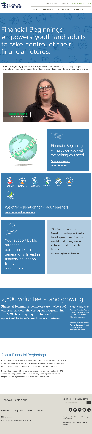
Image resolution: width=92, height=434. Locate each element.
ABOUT (35, 9)
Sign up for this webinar (77, 317)
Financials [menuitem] (39, 411)
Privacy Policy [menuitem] (18, 411)
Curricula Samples (51, 3)
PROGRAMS (48, 9)
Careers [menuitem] (29, 411)
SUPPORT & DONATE (82, 9)
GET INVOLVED (63, 9)
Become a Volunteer (60, 161)
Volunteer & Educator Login (81, 3)
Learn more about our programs (20, 212)
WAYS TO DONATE (14, 268)
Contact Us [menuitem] (5, 411)
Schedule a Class (59, 165)
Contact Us (64, 3)
